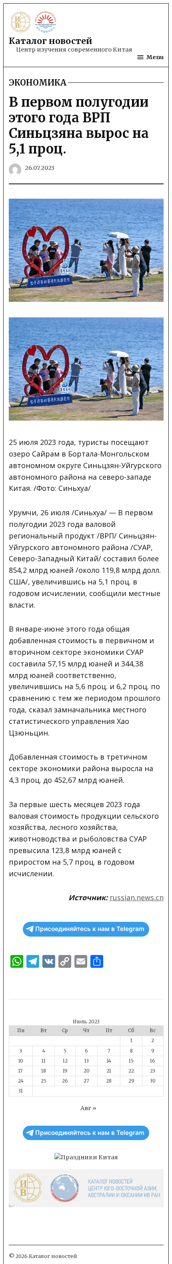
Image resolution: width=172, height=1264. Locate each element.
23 (152, 1071)
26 (65, 1081)
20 (87, 1071)
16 (152, 1061)
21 (108, 1071)
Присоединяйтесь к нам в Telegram (89, 929)
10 (20, 1061)
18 (43, 1071)
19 (65, 1071)
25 (43, 1081)
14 (109, 1061)
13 (86, 1061)
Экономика (37, 83)
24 (21, 1081)
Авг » (88, 1108)
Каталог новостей (50, 41)
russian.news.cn (137, 897)
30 (153, 1081)
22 (131, 1071)
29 (131, 1081)
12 (65, 1061)
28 (109, 1081)
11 (44, 1061)
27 (86, 1081)
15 (131, 1061)
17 (20, 1071)
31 (20, 1091)
